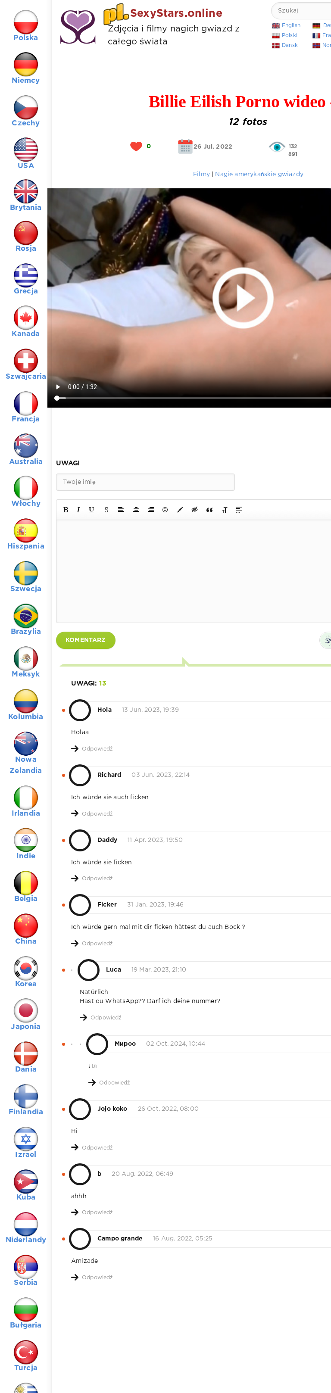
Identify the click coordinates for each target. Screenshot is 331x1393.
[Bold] (65, 509)
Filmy (202, 174)
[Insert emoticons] (165, 509)
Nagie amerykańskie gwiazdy (259, 174)
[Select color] (180, 509)
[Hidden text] (194, 509)
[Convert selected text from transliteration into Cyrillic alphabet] (224, 509)
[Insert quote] (209, 509)
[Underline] (91, 509)
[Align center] (136, 509)
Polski (289, 35)
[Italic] (78, 509)
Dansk (290, 45)
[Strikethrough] (106, 509)
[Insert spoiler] (239, 509)
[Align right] (151, 509)
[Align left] (121, 509)
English (291, 25)
